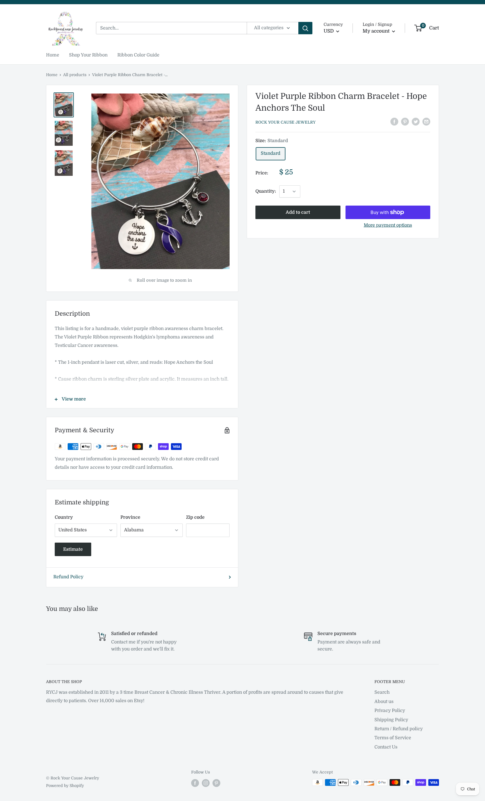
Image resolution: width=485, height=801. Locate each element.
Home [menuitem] (52, 55)
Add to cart (298, 212)
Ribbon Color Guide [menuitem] (138, 55)
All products (74, 74)
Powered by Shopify (65, 785)
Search (382, 692)
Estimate (73, 549)
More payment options (388, 225)
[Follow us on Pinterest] (216, 783)
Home (52, 74)
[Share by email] (426, 121)
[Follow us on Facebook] (195, 783)
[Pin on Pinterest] (405, 121)
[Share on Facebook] (394, 121)
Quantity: (265, 191)
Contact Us (385, 747)
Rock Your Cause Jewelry (285, 122)
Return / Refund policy (398, 728)
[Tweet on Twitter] (416, 121)
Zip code (195, 517)
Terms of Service (392, 737)
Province (130, 517)
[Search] (305, 28)
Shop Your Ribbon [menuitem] (88, 55)
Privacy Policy (389, 710)
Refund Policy (68, 576)
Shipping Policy (391, 719)
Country (64, 517)
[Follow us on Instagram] (206, 783)
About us (384, 701)
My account (377, 31)
